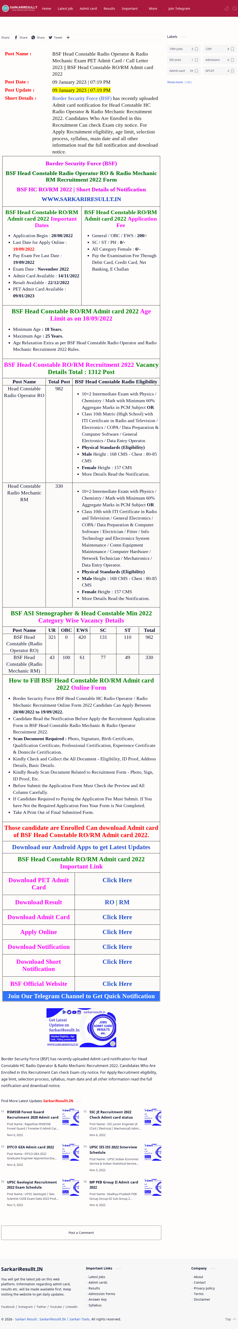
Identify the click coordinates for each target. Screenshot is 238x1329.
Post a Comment (81, 1232)
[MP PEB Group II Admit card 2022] (153, 1187)
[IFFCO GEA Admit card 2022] (70, 1152)
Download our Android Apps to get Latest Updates (81, 847)
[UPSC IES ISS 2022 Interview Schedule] (153, 1152)
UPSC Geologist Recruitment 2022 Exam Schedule (32, 1185)
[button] (226, 8)
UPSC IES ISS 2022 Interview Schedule (113, 1150)
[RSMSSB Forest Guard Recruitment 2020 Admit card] (70, 1117)
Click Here (117, 946)
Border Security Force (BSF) (82, 98)
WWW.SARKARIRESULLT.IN (81, 199)
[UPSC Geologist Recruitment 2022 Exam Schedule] (70, 1187)
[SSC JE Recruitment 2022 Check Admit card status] (153, 1117)
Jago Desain (152, 1319)
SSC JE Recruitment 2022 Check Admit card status (111, 1115)
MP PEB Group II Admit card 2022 (113, 1185)
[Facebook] (8, 1306)
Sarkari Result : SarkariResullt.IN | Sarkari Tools (52, 1319)
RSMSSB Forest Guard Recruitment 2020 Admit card (33, 1115)
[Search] (234, 8)
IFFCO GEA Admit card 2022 (30, 1147)
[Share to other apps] (68, 37)
